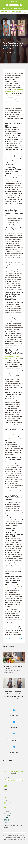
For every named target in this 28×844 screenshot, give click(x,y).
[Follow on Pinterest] (17, 780)
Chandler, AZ (7, 817)
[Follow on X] (10, 5)
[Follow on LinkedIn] (12, 5)
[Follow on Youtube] (18, 5)
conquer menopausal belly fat (13, 587)
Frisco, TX (6, 822)
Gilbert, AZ (6, 819)
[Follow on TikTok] (21, 5)
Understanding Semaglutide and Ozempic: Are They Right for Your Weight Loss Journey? (13, 694)
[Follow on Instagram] (15, 5)
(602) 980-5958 (8, 8)
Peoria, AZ (6, 821)
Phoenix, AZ (7, 815)
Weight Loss (11, 672)
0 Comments (14, 727)
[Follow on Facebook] (7, 5)
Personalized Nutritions (9, 700)
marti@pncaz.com (20, 8)
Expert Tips (13, 670)
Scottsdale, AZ (7, 814)
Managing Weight (15, 698)
